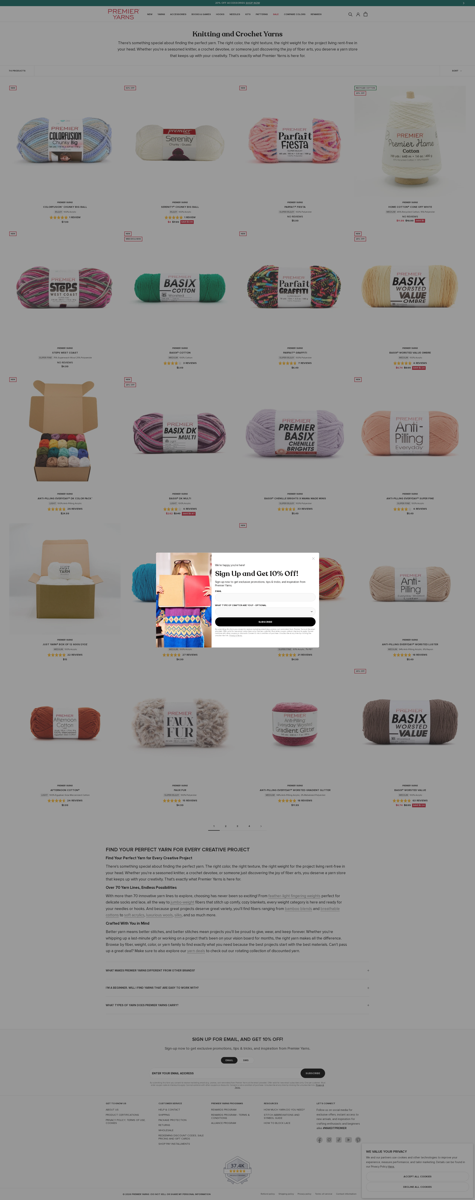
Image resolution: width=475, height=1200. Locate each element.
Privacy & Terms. (235, 635)
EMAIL (218, 591)
